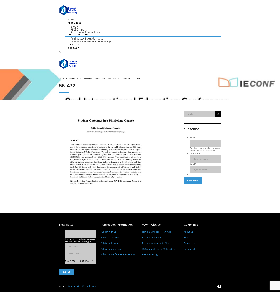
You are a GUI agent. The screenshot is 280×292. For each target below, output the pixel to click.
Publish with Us (108, 231)
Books (74, 28)
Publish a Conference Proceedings (91, 41)
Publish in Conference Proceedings (118, 254)
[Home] (69, 63)
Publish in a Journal (82, 38)
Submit (66, 272)
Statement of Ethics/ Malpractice (158, 248)
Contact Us (189, 243)
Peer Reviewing (150, 254)
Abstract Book (79, 30)
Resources (74, 23)
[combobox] (80, 260)
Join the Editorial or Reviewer (156, 231)
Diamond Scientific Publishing (81, 286)
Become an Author (151, 237)
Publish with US (78, 34)
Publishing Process (110, 237)
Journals (76, 26)
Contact (73, 48)
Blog (186, 237)
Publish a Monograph (111, 248)
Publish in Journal (109, 243)
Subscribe (192, 180)
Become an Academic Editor (156, 243)
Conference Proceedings (85, 32)
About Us (74, 44)
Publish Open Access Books (87, 40)
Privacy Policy (191, 248)
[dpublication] (68, 10)
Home (71, 19)
